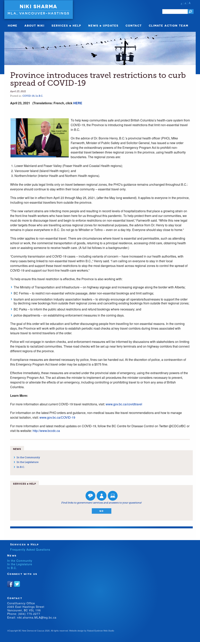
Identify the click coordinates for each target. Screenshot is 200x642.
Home (12, 25)
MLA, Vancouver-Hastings (39, 13)
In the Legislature (27, 462)
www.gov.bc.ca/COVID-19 (57, 417)
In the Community (28, 457)
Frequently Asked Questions (30, 549)
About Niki (34, 25)
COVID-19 (28, 96)
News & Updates (103, 25)
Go (101, 511)
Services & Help (66, 25)
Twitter (17, 584)
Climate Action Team (168, 25)
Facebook (10, 584)
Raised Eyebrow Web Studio (100, 630)
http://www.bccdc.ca (46, 430)
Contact (134, 25)
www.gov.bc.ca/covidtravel (124, 404)
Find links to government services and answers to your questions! (101, 502)
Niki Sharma (38, 6)
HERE (77, 103)
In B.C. (39, 96)
